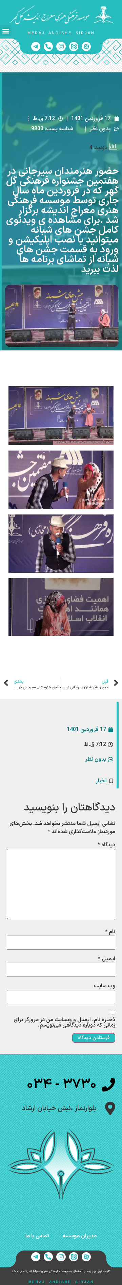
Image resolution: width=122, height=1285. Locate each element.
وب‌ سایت (104, 986)
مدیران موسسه (80, 1236)
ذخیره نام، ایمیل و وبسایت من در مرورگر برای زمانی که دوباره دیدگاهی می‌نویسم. (64, 1022)
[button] (5, 30)
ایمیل (106, 959)
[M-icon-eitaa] (73, 46)
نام (110, 932)
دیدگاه (106, 845)
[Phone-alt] (48, 46)
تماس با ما (37, 1236)
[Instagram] (60, 46)
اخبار (101, 780)
